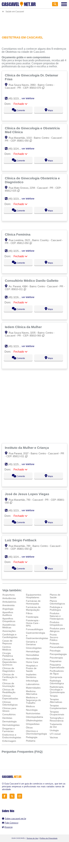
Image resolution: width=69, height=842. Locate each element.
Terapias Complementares (59, 707)
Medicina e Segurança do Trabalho (33, 700)
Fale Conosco (11, 823)
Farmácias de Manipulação (33, 608)
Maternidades (33, 687)
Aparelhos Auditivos (7, 613)
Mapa (50, 110)
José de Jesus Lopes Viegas (27, 494)
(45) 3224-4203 (16, 556)
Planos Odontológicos (57, 602)
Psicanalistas (56, 647)
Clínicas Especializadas (10, 697)
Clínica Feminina (18, 234)
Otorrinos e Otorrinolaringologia (36, 732)
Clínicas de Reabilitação (8, 691)
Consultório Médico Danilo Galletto (32, 280)
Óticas (29, 727)
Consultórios (9, 714)
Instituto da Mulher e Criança (27, 447)
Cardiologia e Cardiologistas (9, 636)
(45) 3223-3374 (16, 346)
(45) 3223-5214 (16, 98)
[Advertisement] (34, 22)
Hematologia (32, 651)
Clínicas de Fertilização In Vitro (9, 677)
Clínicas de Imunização (8, 684)
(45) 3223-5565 (16, 510)
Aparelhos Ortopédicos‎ (8, 620)
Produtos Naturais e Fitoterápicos (56, 616)
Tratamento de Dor (56, 725)
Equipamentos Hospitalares (33, 596)
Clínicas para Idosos (9, 709)
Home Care (32, 662)
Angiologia (7, 608)
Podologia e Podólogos (56, 608)
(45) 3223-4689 (16, 198)
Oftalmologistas (34, 720)
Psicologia (55, 650)
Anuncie (9, 827)
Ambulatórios (9, 601)
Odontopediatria (34, 717)
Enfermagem (9, 741)
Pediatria (30, 740)
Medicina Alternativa (31, 692)
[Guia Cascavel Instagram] (20, 796)
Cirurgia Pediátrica (7, 654)
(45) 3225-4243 (16, 464)
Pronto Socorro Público (54, 637)
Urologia (54, 730)
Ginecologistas (34, 648)
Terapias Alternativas (56, 700)
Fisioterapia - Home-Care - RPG (33, 623)
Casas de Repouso (7, 642)
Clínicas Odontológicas (10, 703)
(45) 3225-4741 (16, 250)
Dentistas (7, 718)
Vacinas (54, 737)
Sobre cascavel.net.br (15, 818)
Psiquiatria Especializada (57, 666)
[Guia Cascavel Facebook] (5, 796)
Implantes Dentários (31, 675)
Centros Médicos (6, 648)
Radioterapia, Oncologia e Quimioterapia (57, 690)
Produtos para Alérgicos (57, 629)
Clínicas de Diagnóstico (8, 669)
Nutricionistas (33, 713)
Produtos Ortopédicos (56, 623)
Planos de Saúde (55, 596)
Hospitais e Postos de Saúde (32, 668)
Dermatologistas (11, 725)
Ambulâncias (9, 598)
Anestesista (8, 605)
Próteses (54, 643)
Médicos (30, 706)
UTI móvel (55, 734)
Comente (20, 110)
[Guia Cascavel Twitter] (13, 796)
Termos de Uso (32, 838)
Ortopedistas (33, 724)
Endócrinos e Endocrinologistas (11, 736)
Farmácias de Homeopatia (33, 602)
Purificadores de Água (57, 672)
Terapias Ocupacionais (57, 713)
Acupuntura (8, 594)
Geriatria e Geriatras (31, 643)
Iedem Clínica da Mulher (24, 327)
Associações (9, 631)
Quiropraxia (56, 677)
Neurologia (32, 710)
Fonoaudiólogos (34, 629)
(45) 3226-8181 (16, 297)
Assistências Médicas (8, 626)
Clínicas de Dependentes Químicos (9, 662)
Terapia (54, 695)
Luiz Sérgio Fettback (21, 540)
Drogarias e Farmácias (8, 730)
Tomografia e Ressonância (57, 719)
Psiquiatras (55, 661)
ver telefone (28, 98)
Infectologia (32, 680)
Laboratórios (32, 684)
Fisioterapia (32, 617)
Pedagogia (31, 737)
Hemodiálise (32, 655)
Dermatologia (9, 721)
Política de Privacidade (48, 838)
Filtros (29, 613)
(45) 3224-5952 (16, 148)
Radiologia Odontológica (57, 682)
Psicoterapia (56, 657)
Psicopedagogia (58, 654)
